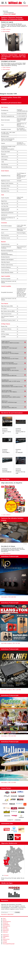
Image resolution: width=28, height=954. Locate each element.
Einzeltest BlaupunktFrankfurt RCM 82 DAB (20, 471)
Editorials (5, 932)
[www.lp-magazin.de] (10, 840)
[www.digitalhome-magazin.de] (7, 832)
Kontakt (5, 942)
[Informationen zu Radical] (21, 812)
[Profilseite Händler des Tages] (14, 892)
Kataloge (5, 927)
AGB (4, 937)
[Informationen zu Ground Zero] (5, 804)
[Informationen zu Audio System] (13, 792)
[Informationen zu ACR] (7, 792)
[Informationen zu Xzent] (10, 820)
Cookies (5, 940)
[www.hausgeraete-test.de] (14, 832)
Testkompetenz (7, 921)
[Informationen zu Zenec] (18, 820)
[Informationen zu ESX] (7, 800)
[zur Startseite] (15, 3)
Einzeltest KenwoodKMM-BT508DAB (6, 470)
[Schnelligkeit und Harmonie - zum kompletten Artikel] (14, 80)
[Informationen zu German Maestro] (20, 800)
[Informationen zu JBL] (25, 804)
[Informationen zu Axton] (20, 792)
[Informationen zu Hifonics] (19, 804)
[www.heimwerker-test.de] (21, 832)
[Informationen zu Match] (7, 808)
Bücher (5, 920)
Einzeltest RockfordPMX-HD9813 (5, 451)
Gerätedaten (6, 924)
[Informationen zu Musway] (21, 808)
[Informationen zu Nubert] (7, 812)
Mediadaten (6, 936)
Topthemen (6, 930)
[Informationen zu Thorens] (14, 816)
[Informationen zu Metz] (14, 808)
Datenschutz (6, 939)
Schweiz (6, 875)
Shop (4, 918)
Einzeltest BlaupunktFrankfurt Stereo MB (6, 431)
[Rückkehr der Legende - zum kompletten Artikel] (14, 42)
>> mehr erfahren (5, 515)
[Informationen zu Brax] (7, 796)
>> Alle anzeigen (5, 31)
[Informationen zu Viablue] (21, 816)
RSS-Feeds (6, 929)
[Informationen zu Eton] (13, 800)
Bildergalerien (6, 926)
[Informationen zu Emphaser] (21, 796)
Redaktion (5, 923)
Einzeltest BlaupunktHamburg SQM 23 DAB (20, 431)
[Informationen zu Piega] (14, 812)
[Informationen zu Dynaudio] (14, 796)
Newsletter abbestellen (7, 914)
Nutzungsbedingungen (9, 943)
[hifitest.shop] (18, 840)
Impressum (6, 934)
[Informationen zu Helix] (12, 804)
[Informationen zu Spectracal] (7, 816)
